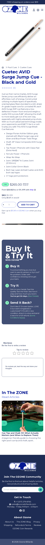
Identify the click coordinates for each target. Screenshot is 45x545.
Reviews (37, 525)
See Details (33, 296)
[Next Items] (40, 423)
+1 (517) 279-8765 (23, 502)
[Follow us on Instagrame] (24, 510)
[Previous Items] (4, 423)
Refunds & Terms (23, 525)
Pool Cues (12, 67)
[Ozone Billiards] (15, 10)
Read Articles (10, 397)
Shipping (8, 525)
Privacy (36, 522)
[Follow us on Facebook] (20, 510)
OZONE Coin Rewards (23, 528)
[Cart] (38, 10)
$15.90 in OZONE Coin (20, 211)
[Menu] (42, 10)
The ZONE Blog (23, 522)
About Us (9, 522)
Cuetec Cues (26, 67)
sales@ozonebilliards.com (24, 504)
